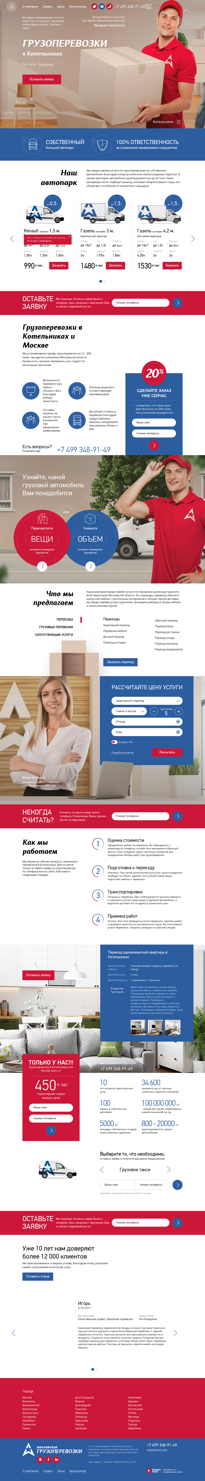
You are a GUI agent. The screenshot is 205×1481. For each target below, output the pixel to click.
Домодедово (83, 1405)
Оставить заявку (42, 79)
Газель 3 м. (97, 231)
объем (90, 539)
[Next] (167, 1170)
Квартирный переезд (116, 625)
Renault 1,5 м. (42, 231)
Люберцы (81, 1416)
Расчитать (167, 752)
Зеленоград (29, 1409)
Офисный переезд (166, 620)
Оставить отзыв (37, 1276)
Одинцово (81, 1420)
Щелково (81, 1428)
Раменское (29, 1424)
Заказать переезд (120, 662)
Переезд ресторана (167, 632)
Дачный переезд (113, 636)
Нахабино (28, 1420)
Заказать (59, 265)
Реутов (79, 1424)
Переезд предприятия (169, 649)
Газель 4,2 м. (155, 231)
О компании (30, 6)
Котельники (45, 64)
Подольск (134, 1420)
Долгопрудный (84, 1397)
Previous (13, 238)
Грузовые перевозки (56, 627)
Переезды (65, 619)
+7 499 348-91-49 (130, 6)
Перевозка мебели (115, 631)
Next (191, 238)
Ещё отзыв (107, 1047)
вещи (42, 539)
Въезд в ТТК (125, 742)
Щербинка (134, 1428)
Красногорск (30, 1413)
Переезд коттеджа (114, 642)
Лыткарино (29, 1416)
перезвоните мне (157, 1449)
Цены (61, 6)
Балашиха (28, 1401)
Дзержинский (30, 1405)
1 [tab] (100, 281)
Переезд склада (164, 638)
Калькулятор (77, 6)
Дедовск (133, 1401)
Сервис (48, 6)
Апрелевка (134, 1397)
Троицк (132, 1424)
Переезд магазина (166, 643)
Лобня (132, 1413)
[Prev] (103, 1170)
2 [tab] (104, 283)
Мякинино (81, 1413)
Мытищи (133, 1416)
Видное (80, 1401)
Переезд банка (164, 626)
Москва (27, 1397)
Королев (80, 1409)
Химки (26, 1428)
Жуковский (135, 1405)
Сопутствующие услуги (54, 635)
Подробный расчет (122, 752)
